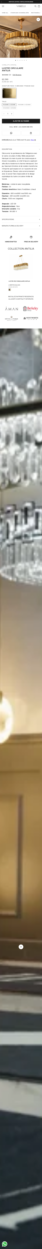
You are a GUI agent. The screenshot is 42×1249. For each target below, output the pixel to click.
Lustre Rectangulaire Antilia (19, 281)
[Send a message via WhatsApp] (5, 1244)
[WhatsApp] (11, 133)
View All (5, 13)
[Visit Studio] (31, 133)
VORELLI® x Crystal (9, 65)
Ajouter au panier (21, 121)
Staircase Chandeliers (20, 13)
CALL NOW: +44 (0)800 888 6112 (21, 127)
